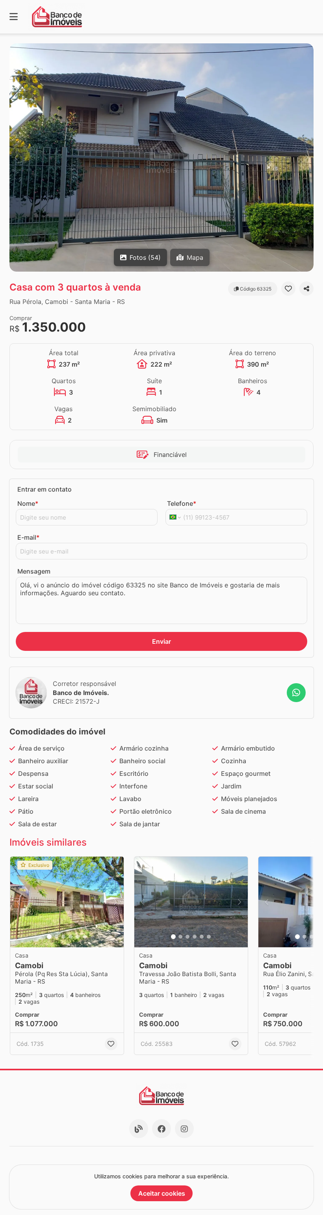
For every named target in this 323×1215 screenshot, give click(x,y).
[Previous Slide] (16, 157)
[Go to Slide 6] (85, 937)
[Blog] (138, 1128)
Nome (27, 503)
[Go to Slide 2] (56, 937)
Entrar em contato (44, 489)
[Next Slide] (307, 157)
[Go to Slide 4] (70, 937)
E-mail (28, 537)
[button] (161, 157)
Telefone (181, 503)
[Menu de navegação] (13, 17)
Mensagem (33, 571)
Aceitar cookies (161, 1193)
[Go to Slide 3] (63, 937)
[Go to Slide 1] (49, 936)
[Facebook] (161, 1128)
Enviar (161, 641)
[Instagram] (184, 1128)
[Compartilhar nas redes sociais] (306, 288)
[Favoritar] (288, 288)
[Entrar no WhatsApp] (296, 692)
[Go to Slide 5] (78, 937)
